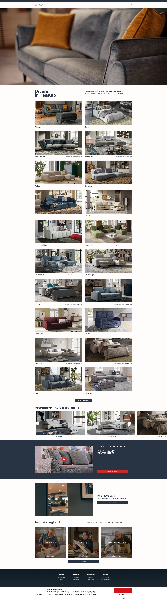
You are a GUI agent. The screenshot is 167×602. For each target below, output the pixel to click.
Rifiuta (123, 598)
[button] (83, 400)
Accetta (123, 590)
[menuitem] (73, 5)
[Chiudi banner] (135, 588)
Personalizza (122, 594)
